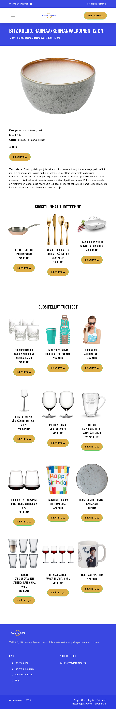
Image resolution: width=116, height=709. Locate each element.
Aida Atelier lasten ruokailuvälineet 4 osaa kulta (58, 253)
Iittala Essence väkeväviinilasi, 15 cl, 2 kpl (24, 420)
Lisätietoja (20, 156)
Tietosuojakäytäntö (82, 703)
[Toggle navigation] (13, 15)
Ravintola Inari (22, 662)
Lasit (40, 130)
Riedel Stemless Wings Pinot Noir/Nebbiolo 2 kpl (24, 503)
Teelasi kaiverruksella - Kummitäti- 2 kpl (92, 428)
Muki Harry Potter (92, 574)
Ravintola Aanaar (24, 674)
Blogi (17, 680)
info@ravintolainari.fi (96, 3)
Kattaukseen (29, 130)
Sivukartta (100, 703)
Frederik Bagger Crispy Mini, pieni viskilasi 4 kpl (24, 354)
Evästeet (101, 700)
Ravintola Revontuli (25, 668)
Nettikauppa (95, 15)
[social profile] (31, 3)
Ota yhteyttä (87, 700)
